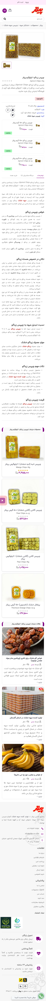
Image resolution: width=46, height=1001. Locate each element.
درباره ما (41, 853)
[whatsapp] (13, 110)
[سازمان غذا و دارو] (17, 922)
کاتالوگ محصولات (38, 890)
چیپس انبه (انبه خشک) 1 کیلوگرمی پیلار (23, 464)
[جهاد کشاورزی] (5, 922)
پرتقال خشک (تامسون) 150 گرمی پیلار (23, 604)
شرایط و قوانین (39, 857)
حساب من (40, 894)
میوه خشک (22, 200)
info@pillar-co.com (32, 834)
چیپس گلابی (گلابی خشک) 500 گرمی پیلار (23, 510)
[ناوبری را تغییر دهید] (4, 10)
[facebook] (8, 110)
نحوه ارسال (40, 870)
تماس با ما (40, 885)
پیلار (41, 25)
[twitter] (13, 115)
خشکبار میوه (24, 25)
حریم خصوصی (39, 874)
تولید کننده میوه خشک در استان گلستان (26, 717)
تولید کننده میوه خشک (20, 816)
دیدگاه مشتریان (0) (27, 175)
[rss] (21, 986)
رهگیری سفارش (38, 906)
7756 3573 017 (33, 828)
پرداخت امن (40, 861)
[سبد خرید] (10, 10)
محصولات (34, 25)
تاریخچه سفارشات (38, 902)
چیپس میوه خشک (11, 25)
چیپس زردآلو (16, 329)
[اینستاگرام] (25, 986)
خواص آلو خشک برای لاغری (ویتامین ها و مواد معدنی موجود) (24, 659)
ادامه (40, 682)
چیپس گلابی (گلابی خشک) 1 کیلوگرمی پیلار (23, 557)
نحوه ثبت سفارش (38, 866)
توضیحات (40, 175)
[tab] (40, 175)
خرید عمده (13, 175)
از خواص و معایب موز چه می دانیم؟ (28, 774)
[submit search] (5, 19)
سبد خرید (41, 898)
